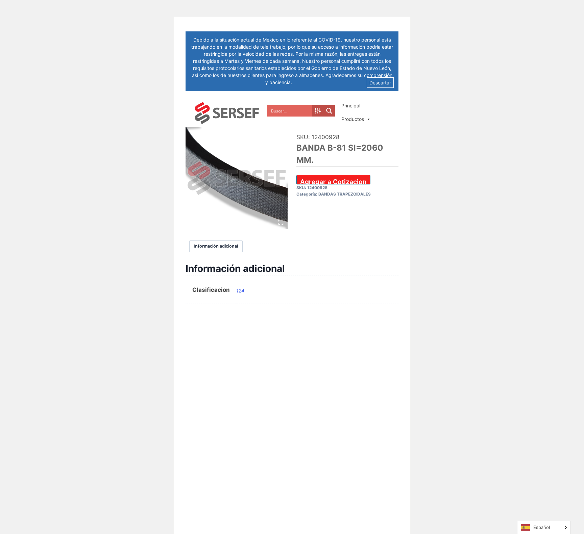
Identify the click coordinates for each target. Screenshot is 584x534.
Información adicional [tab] (216, 246)
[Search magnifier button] (329, 111)
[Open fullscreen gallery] (281, 222)
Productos (352, 119)
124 (240, 291)
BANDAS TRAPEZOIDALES (344, 194)
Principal (350, 105)
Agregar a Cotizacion (333, 181)
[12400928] (237, 178)
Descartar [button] (380, 82)
